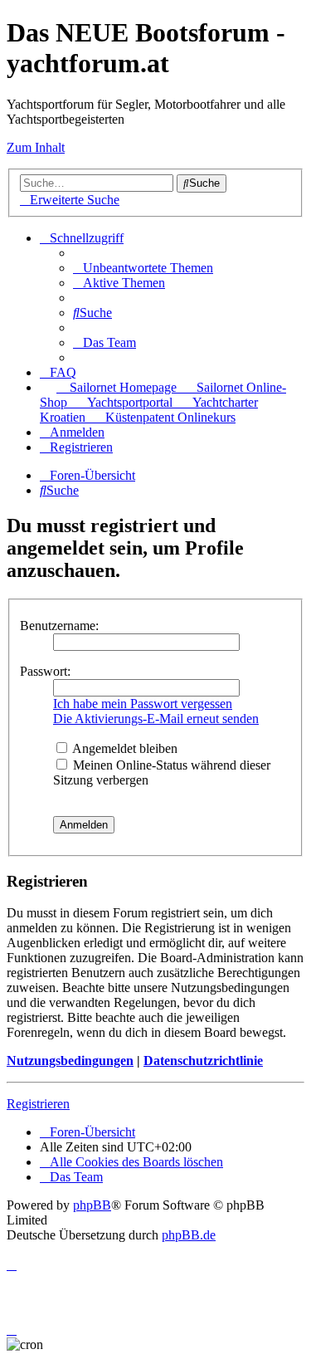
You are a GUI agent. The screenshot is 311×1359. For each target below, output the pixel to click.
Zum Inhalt (36, 147)
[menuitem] (143, 268)
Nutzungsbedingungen (70, 1060)
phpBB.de (189, 1235)
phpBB (92, 1205)
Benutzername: (59, 625)
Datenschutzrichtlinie (203, 1060)
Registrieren (38, 1104)
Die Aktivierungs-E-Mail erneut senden (156, 718)
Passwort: (45, 671)
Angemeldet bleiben (123, 748)
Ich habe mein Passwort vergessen (142, 704)
